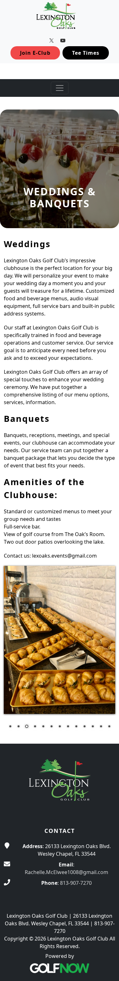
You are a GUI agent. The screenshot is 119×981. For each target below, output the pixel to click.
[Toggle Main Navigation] (60, 88)
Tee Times (85, 52)
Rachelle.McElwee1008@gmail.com (66, 872)
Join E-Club (35, 52)
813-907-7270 (76, 882)
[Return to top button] (106, 731)
